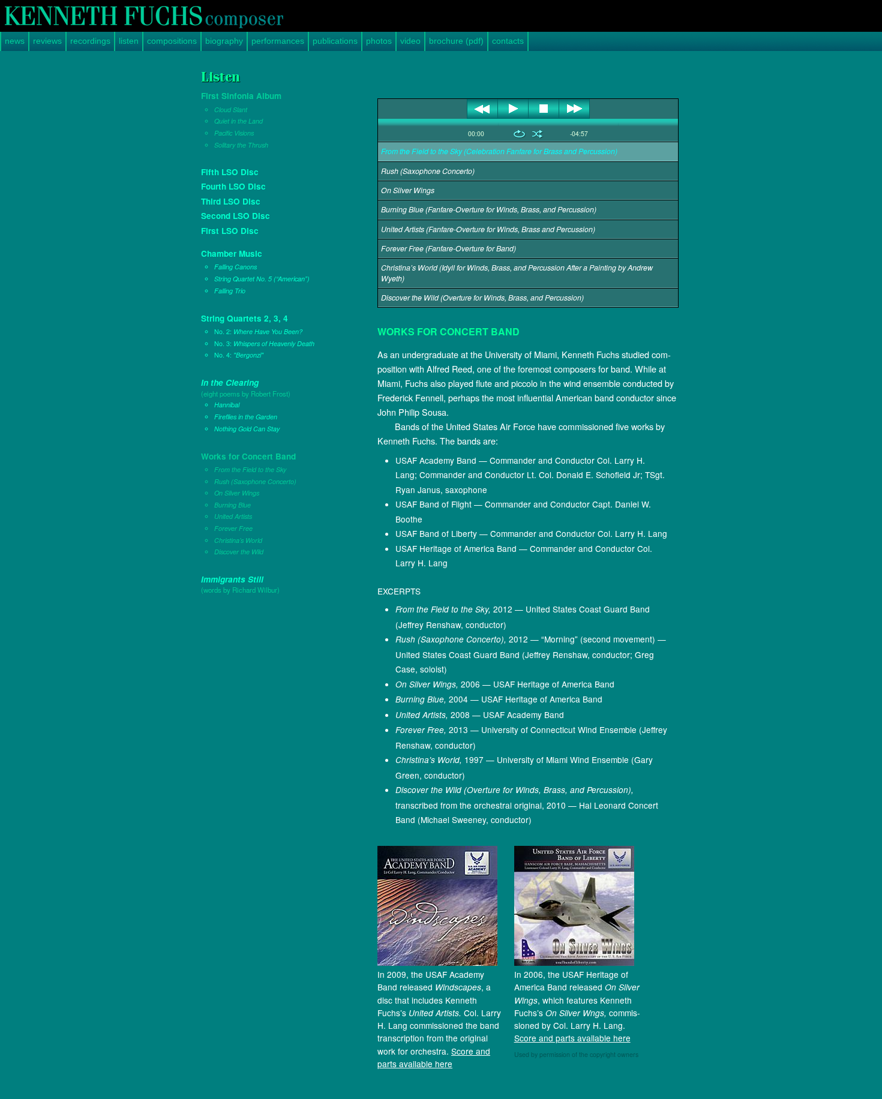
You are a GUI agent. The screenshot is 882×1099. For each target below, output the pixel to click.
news (15, 41)
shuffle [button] (537, 133)
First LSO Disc (230, 230)
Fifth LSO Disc (230, 172)
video (410, 41)
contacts (508, 41)
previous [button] (482, 108)
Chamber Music (255, 271)
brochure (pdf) (456, 41)
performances (277, 41)
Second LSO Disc (235, 215)
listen (129, 41)
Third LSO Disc (230, 201)
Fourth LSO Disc (233, 186)
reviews (47, 41)
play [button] (513, 108)
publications (335, 41)
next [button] (574, 108)
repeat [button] (519, 133)
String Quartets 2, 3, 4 (257, 336)
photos (379, 41)
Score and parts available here (433, 1057)
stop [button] (544, 108)
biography (224, 41)
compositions (172, 41)
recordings (90, 41)
